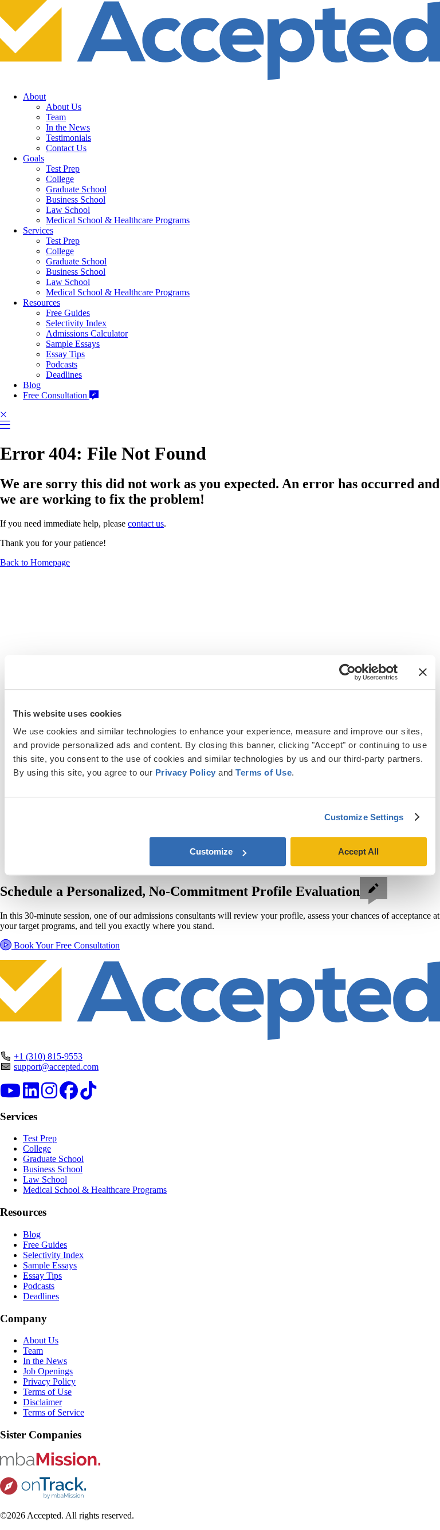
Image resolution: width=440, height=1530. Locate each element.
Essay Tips (65, 354)
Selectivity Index (76, 323)
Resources (41, 302)
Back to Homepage (35, 562)
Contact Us (66, 148)
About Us (63, 107)
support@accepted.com (56, 1067)
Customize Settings (364, 817)
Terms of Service (53, 1412)
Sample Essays (73, 344)
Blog (32, 385)
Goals (33, 158)
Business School (75, 199)
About (34, 96)
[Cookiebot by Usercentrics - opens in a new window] (347, 672)
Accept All (358, 851)
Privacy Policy (49, 1381)
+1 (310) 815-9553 (48, 1056)
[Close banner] (423, 672)
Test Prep (63, 168)
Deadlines (64, 374)
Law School (68, 210)
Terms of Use (47, 1392)
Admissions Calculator (87, 333)
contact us (146, 523)
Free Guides (68, 313)
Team (56, 117)
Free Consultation (56, 395)
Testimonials (68, 138)
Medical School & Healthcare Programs (118, 220)
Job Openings (48, 1371)
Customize (211, 851)
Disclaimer (42, 1402)
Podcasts (61, 364)
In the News (68, 127)
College (60, 179)
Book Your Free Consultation (65, 945)
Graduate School (76, 189)
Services (38, 230)
